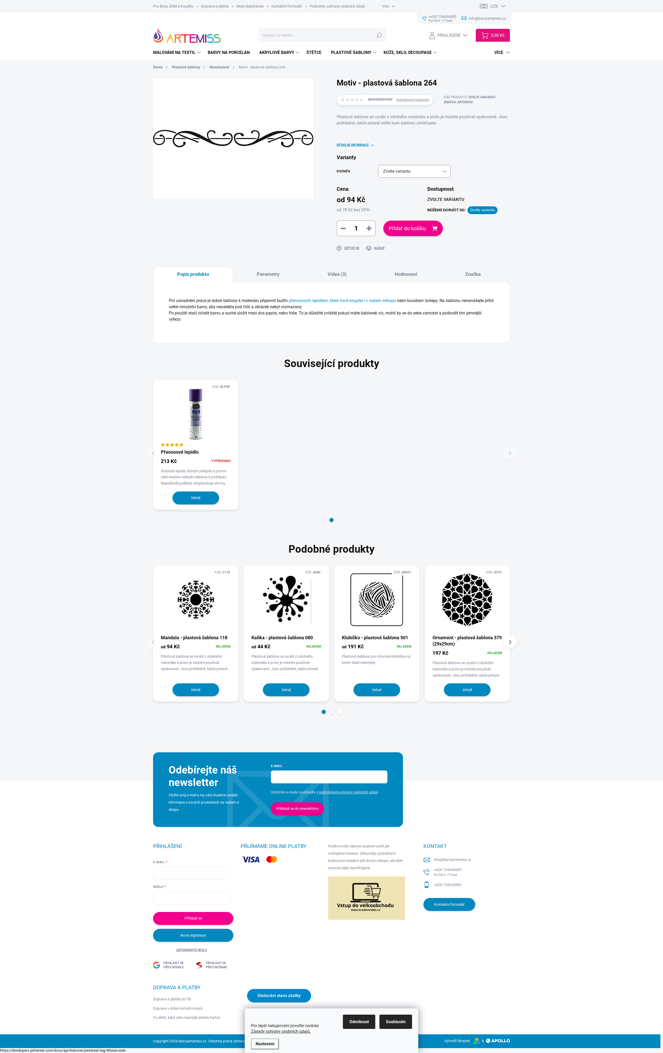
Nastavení (265, 1043)
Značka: (458, 102)
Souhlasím (396, 1021)
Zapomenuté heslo (191, 950)
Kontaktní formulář (286, 6)
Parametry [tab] (268, 274)
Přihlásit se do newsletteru (297, 808)
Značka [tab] (473, 274)
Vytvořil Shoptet (457, 1041)
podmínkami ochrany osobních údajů (348, 792)
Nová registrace (193, 935)
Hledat (379, 35)
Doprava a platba (215, 6)
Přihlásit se (193, 918)
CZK (494, 6)
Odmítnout (359, 1021)
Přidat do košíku (407, 228)
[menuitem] (177, 52)
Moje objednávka (250, 6)
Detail (195, 498)
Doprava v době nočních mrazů (178, 1008)
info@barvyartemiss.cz (452, 860)
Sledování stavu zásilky (279, 995)
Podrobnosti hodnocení (412, 100)
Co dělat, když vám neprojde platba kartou (186, 1017)
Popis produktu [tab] (193, 274)
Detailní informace (353, 145)
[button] (331, 520)
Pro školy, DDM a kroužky (173, 6)
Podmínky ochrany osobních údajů (337, 6)
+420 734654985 (448, 872)
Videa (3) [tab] (337, 274)
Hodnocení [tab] (406, 274)
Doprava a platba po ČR (172, 999)
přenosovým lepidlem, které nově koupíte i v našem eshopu (342, 300)
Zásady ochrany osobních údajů (280, 1031)
